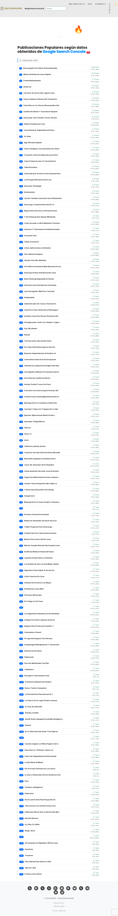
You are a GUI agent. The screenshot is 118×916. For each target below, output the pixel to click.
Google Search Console (64, 51)
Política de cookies (59, 906)
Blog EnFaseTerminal (34, 8)
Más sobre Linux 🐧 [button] (77, 4)
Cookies (110, 8)
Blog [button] (90, 4)
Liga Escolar (62, 910)
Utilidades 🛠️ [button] (100, 4)
